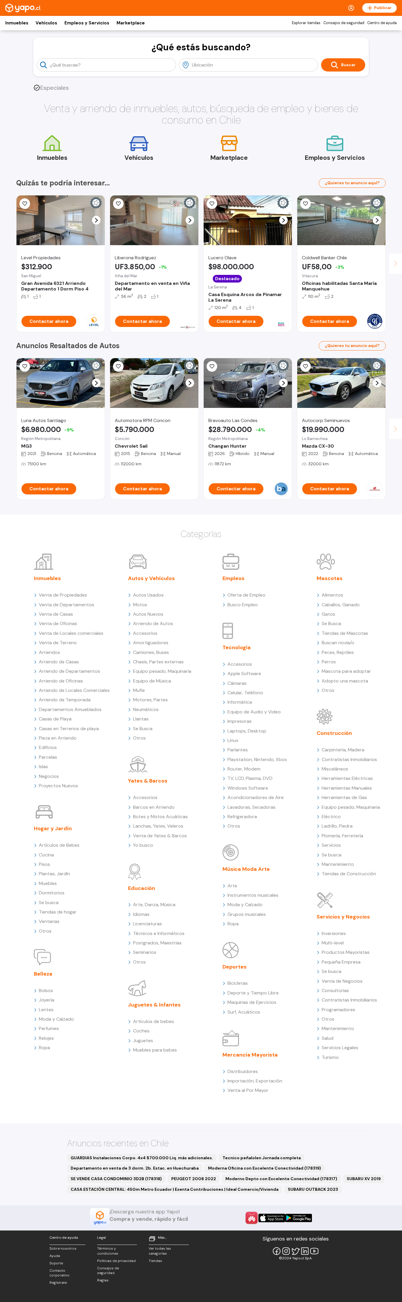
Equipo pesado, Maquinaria (162, 671)
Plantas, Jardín (54, 874)
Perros (329, 662)
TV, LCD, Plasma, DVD (250, 778)
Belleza (43, 973)
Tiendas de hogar (58, 912)
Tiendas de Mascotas (345, 633)
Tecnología (236, 647)
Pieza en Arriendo (58, 738)
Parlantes (237, 750)
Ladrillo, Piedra (337, 826)
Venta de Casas (56, 614)
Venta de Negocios (342, 981)
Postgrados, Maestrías (157, 943)
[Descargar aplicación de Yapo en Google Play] (298, 1218)
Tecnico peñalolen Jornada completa (261, 1157)
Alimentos (332, 595)
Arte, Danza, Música (154, 904)
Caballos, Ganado (341, 605)
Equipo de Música (152, 681)
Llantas (141, 719)
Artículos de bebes (153, 1021)
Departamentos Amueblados (70, 709)
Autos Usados (148, 595)
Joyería (46, 1000)
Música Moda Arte (246, 869)
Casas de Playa (55, 719)
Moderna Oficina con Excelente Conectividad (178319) (264, 1168)
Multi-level (333, 943)
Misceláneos (335, 769)
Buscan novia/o (338, 643)
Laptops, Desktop (246, 731)
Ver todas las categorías (160, 1251)
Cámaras (237, 683)
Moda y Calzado (56, 1019)
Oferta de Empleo (246, 595)
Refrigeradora (242, 816)
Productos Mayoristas (346, 952)
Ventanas (49, 921)
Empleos (233, 578)
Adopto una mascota (345, 681)
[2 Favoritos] (24, 366)
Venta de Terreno (58, 643)
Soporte (56, 1263)
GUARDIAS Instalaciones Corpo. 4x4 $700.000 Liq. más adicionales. (142, 1157)
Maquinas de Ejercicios (251, 1002)
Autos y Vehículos (151, 578)
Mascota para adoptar (346, 671)
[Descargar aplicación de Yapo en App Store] (271, 1218)
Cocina (46, 855)
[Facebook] (276, 1251)
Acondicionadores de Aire (255, 797)
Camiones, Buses (151, 652)
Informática (239, 702)
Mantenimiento (338, 864)
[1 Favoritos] (118, 366)
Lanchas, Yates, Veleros (158, 826)
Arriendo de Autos (153, 623)
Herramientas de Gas (344, 797)
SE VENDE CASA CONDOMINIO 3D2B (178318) (116, 1178)
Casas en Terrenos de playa (69, 728)
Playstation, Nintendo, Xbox (257, 759)
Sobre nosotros (63, 1248)
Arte (232, 886)
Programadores (338, 1010)
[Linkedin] (305, 1251)
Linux (232, 740)
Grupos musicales (246, 914)
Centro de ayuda (382, 23)
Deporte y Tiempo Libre (253, 993)
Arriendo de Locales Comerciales (74, 690)
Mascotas (330, 578)
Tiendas (155, 1260)
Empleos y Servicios (86, 23)
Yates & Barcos (147, 780)
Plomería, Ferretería (342, 836)
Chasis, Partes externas (158, 662)
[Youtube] (314, 1251)
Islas (43, 766)
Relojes (46, 1038)
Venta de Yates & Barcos (160, 836)
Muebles (48, 883)
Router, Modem (243, 769)
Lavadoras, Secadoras (251, 807)
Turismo (330, 1057)
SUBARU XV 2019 (364, 1178)
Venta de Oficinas (58, 623)
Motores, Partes (150, 700)
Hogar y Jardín (53, 828)
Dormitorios (51, 893)
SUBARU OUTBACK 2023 (313, 1189)
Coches (141, 1031)
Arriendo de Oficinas (61, 681)
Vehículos (46, 23)
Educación (141, 888)
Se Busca (142, 728)
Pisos (44, 864)
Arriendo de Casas (59, 662)
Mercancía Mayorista (250, 1054)
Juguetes (143, 1040)
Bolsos (46, 990)
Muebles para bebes (155, 1050)
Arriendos (49, 652)
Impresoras (239, 721)
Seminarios (144, 952)
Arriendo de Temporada (65, 700)
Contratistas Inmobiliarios (349, 759)
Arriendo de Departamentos (69, 671)
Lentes (46, 1010)
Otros (45, 931)
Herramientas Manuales (347, 788)
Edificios (48, 747)
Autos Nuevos (148, 614)
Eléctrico (331, 816)
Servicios (331, 845)
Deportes (234, 966)
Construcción (334, 733)
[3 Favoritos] (118, 203)
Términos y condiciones (107, 1251)
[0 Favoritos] (305, 203)
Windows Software (247, 788)
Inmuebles (16, 23)
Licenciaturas (147, 924)
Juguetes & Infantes (154, 1004)
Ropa (44, 1047)
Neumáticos (146, 709)
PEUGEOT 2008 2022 (193, 1178)
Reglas (103, 1280)
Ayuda (54, 1255)
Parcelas (48, 757)
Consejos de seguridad (343, 23)
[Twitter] (295, 1251)
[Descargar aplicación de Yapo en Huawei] (251, 1218)
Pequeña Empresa (341, 962)
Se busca (49, 902)
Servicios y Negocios (343, 916)
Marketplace (131, 23)
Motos (140, 605)
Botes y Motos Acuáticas (160, 816)
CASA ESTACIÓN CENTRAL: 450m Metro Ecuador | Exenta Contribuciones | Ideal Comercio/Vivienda (174, 1189)
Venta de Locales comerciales (71, 633)
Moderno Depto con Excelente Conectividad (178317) (281, 1178)
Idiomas (141, 914)
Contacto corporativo (59, 1273)
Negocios (49, 776)
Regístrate (58, 1282)
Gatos (328, 614)
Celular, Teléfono (245, 693)
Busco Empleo (242, 605)
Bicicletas (237, 983)
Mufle (139, 690)
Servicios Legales (340, 1047)
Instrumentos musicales (252, 895)
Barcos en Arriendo (154, 807)
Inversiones (334, 933)
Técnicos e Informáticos (159, 933)
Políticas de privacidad (116, 1260)
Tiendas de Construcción (349, 874)
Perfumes (49, 1028)
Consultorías (335, 990)
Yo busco (143, 845)
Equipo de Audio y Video (254, 712)
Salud (327, 1038)
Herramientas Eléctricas (347, 778)
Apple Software (244, 673)
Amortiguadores (150, 643)
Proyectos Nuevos (58, 786)
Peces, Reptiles (338, 652)
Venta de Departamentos (66, 605)
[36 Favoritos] (24, 203)
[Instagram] (286, 1251)
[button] (96, 220)
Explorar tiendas (306, 23)
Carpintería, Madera (343, 750)
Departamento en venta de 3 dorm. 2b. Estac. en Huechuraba (135, 1168)
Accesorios (145, 633)
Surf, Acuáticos (243, 1012)
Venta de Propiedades (63, 595)
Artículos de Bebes (59, 845)
